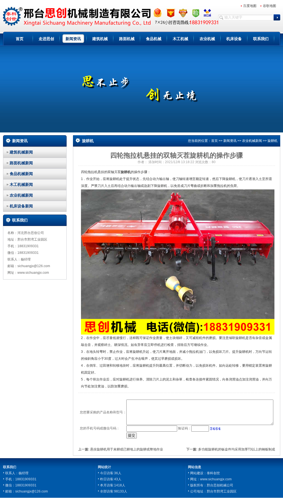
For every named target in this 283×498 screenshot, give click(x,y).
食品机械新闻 (21, 173)
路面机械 (127, 38)
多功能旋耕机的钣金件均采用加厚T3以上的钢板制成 (236, 449)
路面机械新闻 (21, 163)
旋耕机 (272, 141)
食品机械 (153, 38)
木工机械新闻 (21, 184)
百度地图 (249, 6)
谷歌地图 (269, 6)
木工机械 (180, 38)
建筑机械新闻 (21, 152)
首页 (19, 38)
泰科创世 (213, 473)
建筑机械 (100, 38)
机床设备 (234, 38)
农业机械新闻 (21, 195)
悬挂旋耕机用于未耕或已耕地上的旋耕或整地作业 (126, 449)
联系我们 (261, 38)
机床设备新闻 (21, 206)
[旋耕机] (177, 262)
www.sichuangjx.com (216, 479)
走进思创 (46, 38)
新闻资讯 (73, 38)
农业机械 (207, 38)
